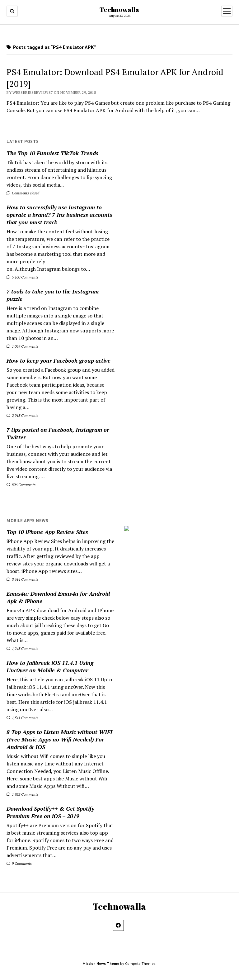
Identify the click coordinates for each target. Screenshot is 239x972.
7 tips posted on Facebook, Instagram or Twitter (58, 433)
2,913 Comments (24, 415)
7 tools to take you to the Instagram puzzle (53, 295)
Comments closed (25, 193)
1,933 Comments (24, 794)
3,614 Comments (24, 579)
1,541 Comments (24, 717)
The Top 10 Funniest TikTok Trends (52, 153)
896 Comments (23, 484)
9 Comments (21, 863)
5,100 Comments (24, 277)
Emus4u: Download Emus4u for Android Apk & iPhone (58, 597)
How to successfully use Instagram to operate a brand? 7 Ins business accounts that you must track (59, 214)
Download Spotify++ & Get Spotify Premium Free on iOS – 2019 (50, 812)
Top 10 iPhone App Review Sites (47, 532)
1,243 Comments (24, 648)
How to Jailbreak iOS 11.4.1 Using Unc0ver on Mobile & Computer (50, 666)
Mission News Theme (100, 963)
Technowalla (119, 9)
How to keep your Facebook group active (58, 360)
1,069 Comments (24, 346)
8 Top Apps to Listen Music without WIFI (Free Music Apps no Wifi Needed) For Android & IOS (59, 739)
